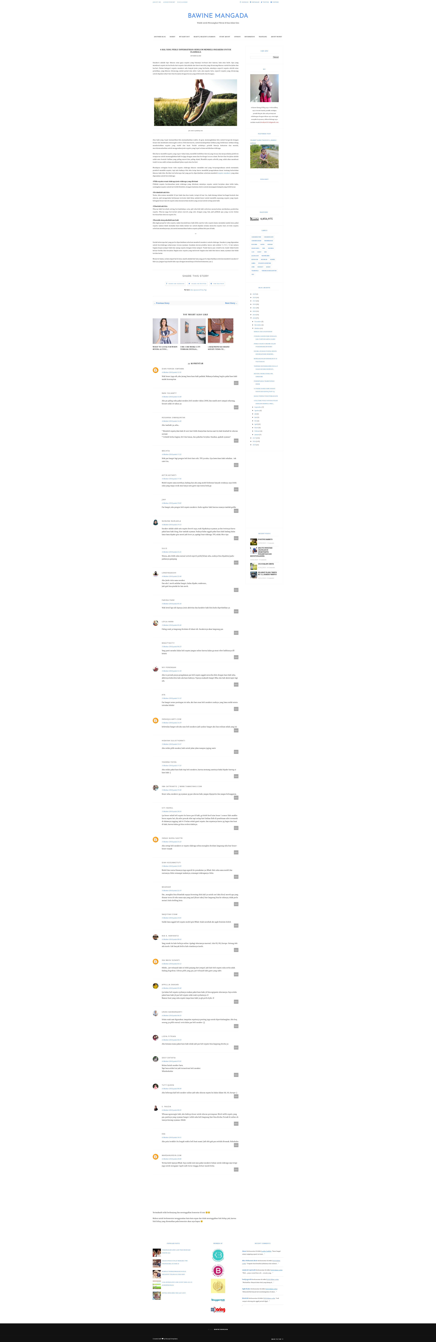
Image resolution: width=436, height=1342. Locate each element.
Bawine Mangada (218, 16)
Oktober (257, 328)
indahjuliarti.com (171, 719)
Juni (255, 417)
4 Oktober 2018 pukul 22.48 (171, 576)
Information (250, 37)
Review (268, 267)
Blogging (254, 244)
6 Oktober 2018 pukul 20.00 (171, 1159)
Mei (255, 421)
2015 (254, 445)
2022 (254, 304)
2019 (254, 314)
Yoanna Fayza (169, 762)
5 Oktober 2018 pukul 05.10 (171, 604)
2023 (254, 301)
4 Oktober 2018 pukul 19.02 (171, 503)
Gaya (252, 252)
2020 (254, 311)
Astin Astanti (169, 475)
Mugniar (166, 887)
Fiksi (263, 248)
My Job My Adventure (264, 263)
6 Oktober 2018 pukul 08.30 (171, 1089)
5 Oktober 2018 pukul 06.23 (171, 646)
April (255, 424)
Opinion (237, 37)
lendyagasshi (169, 573)
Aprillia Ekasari (170, 984)
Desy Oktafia (169, 1058)
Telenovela (255, 270)
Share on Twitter (198, 283)
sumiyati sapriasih (249, 1270)
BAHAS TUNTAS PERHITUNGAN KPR (266, 396)
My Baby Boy (184, 37)
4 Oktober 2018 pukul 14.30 (171, 421)
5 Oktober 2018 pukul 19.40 (171, 790)
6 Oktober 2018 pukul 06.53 (171, 1015)
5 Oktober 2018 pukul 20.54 (171, 811)
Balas (236, 383)
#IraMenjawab (268, 240)
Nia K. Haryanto (170, 936)
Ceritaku (270, 244)
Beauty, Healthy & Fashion (204, 37)
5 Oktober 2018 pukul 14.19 (171, 723)
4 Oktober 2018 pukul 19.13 (171, 524)
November (257, 325)
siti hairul (167, 808)
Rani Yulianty (169, 393)
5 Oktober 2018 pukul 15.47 (171, 744)
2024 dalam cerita (276, 1270)
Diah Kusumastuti (171, 862)
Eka (163, 1134)
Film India (271, 248)
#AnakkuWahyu (268, 237)
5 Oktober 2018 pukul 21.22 (171, 842)
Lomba (253, 263)
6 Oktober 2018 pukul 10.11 (171, 1137)
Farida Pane (168, 600)
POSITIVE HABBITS (265, 539)
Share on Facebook (176, 283)
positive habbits (266, 1251)
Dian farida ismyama (173, 369)
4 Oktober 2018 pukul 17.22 (171, 454)
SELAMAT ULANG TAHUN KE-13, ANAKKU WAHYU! (267, 573)
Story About (224, 37)
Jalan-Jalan (255, 255)
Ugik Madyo (246, 1289)
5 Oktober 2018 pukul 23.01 (171, 918)
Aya (163, 695)
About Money (276, 37)
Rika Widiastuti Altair (249, 1260)
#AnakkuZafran (256, 240)
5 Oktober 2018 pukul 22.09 (171, 866)
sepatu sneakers (224, 173)
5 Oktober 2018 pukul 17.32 (171, 765)
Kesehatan (254, 259)
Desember (257, 321)
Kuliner (272, 259)
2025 (254, 294)
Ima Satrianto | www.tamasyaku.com (182, 786)
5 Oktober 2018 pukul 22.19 (171, 890)
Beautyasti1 (168, 643)
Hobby (172, 37)
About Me (157, 2)
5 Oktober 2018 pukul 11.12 (171, 698)
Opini (252, 267)
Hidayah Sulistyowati (173, 740)
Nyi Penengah (169, 667)
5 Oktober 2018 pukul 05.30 (171, 625)
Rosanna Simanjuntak (173, 417)
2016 (254, 441)
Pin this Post (218, 283)
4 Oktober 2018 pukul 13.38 (171, 397)
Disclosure (182, 2)
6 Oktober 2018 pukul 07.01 (171, 1061)
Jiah (164, 499)
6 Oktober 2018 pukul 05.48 (171, 988)
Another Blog (160, 37)
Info (191, 290)
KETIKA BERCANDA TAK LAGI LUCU (174, 1293)
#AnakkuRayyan (256, 237)
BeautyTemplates (172, 1339)
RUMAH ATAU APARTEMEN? (263, 331)
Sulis (164, 548)
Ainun (244, 1251)
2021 (254, 308)
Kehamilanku (265, 255)
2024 (254, 297)
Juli (255, 414)
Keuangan (264, 259)
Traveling (263, 37)
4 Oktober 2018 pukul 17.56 (171, 479)
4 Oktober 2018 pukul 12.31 (171, 372)
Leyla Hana (168, 621)
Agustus (256, 410)
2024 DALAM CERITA (266, 564)
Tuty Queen (168, 1085)
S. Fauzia (166, 1106)
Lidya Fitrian (169, 1036)
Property (260, 267)
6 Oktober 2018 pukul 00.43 (171, 939)
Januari (256, 434)
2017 (254, 438)
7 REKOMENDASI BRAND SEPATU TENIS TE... (219, 348)
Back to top (276, 1339)
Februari (257, 431)
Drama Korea (255, 248)
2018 (254, 318)
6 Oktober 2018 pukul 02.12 (171, 964)
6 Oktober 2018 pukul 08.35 (171, 1110)
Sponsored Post (198, 290)
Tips (205, 290)
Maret (256, 427)
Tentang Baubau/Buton (269, 270)
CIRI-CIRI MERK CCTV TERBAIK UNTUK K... (190, 348)
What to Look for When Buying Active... (165, 348)
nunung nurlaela (171, 521)
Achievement (169, 2)
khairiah (245, 1298)
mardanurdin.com (171, 1155)
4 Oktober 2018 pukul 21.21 (171, 552)
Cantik (262, 244)
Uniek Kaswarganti (172, 1012)
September (257, 407)
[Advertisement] (264, 490)
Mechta (166, 451)
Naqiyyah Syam (169, 914)
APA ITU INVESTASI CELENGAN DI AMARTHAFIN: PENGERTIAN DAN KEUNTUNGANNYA (261, 552)
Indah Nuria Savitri (172, 838)
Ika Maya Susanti (171, 960)
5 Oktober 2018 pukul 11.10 (171, 671)
